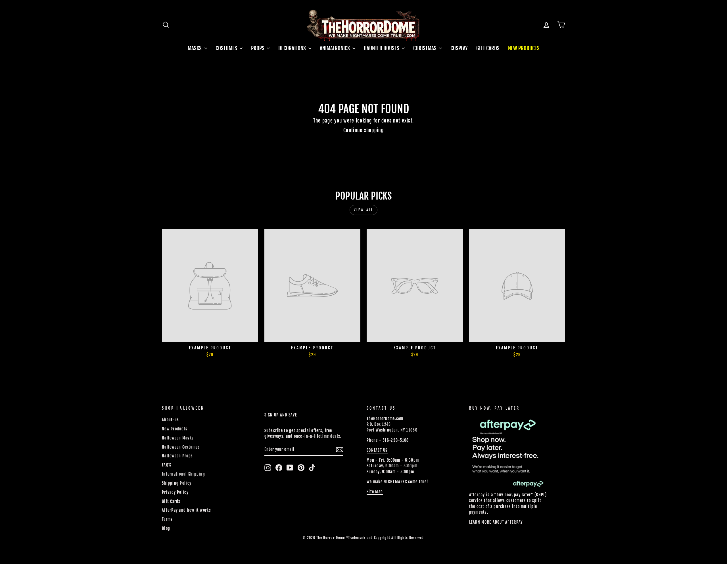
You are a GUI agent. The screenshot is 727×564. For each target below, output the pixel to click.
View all (363, 210)
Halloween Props (177, 456)
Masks (195, 48)
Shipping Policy (176, 483)
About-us (170, 419)
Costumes (227, 48)
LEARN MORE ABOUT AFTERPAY (496, 522)
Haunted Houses (382, 48)
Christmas (425, 48)
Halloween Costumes (181, 447)
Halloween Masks (178, 438)
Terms (167, 519)
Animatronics (335, 48)
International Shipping (183, 474)
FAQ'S (166, 465)
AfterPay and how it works (186, 510)
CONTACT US (377, 450)
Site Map (375, 491)
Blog (166, 528)
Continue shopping (363, 130)
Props (258, 48)
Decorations (292, 48)
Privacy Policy (175, 492)
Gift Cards (488, 48)
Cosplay (459, 48)
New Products (524, 48)
